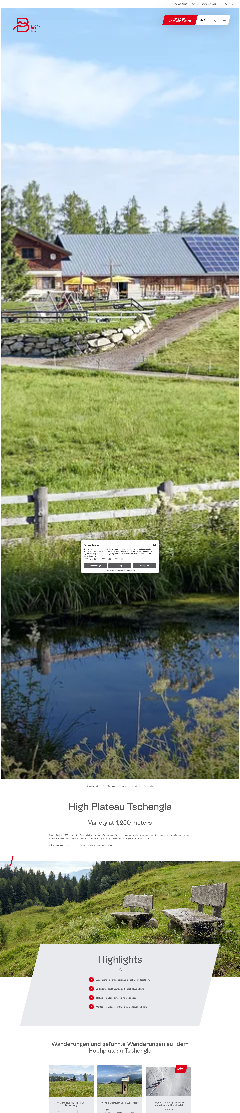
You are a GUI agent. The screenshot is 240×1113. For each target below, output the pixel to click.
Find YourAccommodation (180, 20)
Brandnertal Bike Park (123, 980)
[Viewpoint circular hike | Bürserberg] (120, 1081)
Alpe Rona (139, 989)
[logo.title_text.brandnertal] (27, 25)
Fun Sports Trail (143, 980)
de (225, 4)
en (233, 4)
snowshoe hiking (139, 1007)
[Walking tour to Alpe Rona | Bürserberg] (71, 1081)
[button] (214, 20)
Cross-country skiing (118, 1007)
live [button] (202, 20)
